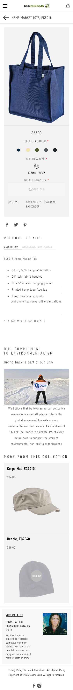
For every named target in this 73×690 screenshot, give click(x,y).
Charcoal (46, 150)
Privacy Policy (15, 670)
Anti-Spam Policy (56, 670)
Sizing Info (36, 173)
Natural (28, 150)
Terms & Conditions (34, 670)
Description (11, 246)
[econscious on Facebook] (34, 686)
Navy (18, 150)
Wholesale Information (37, 246)
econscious (36, 674)
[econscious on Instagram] (39, 686)
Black (55, 150)
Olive (37, 150)
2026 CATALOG (14, 615)
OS (36, 166)
